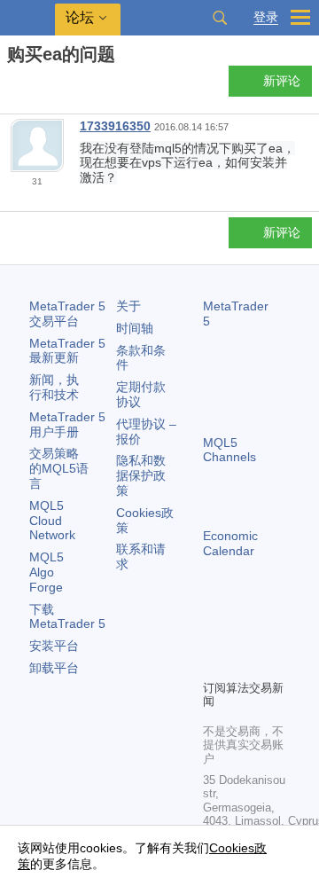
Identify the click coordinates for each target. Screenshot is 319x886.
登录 (265, 17)
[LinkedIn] (242, 663)
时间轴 (134, 328)
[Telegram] (242, 635)
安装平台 (54, 646)
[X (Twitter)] (270, 635)
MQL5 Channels (229, 450)
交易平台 (67, 313)
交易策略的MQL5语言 (59, 468)
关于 (128, 306)
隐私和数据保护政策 (141, 475)
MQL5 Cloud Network (52, 520)
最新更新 (67, 350)
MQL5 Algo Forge (46, 572)
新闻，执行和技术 (54, 387)
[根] (12, 85)
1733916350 (115, 126)
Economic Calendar (230, 543)
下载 (67, 616)
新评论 (281, 81)
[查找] (219, 17)
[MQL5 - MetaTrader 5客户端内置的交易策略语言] (27, 18)
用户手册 (67, 424)
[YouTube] (213, 663)
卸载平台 (54, 668)
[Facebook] (213, 635)
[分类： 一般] (34, 86)
